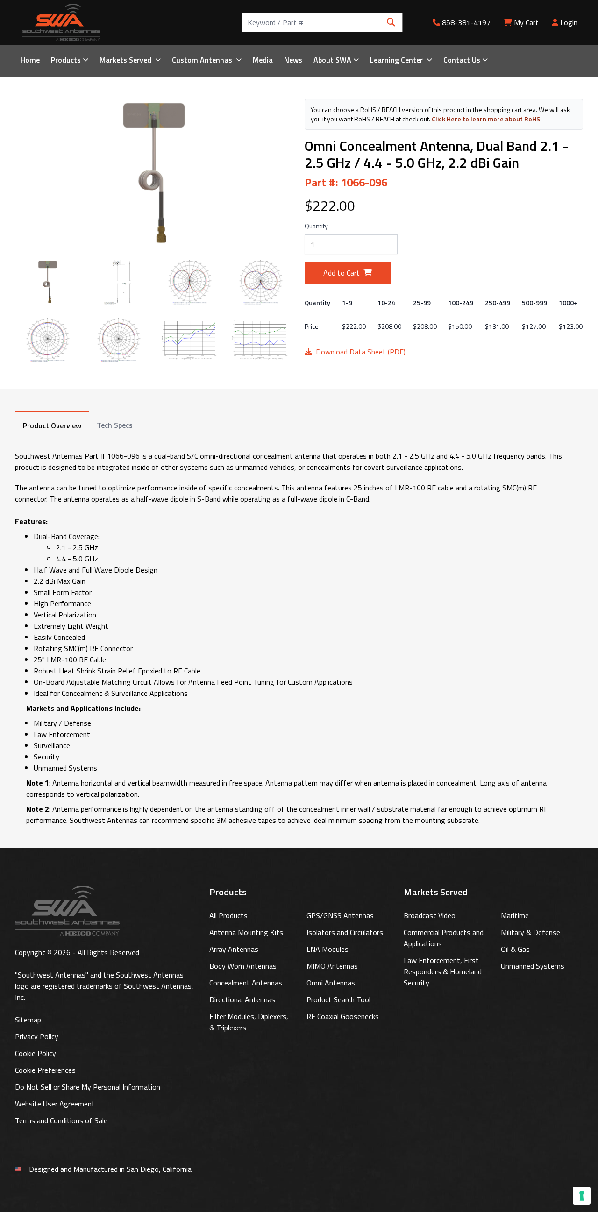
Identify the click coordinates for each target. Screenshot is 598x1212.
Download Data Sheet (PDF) (360, 351)
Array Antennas (233, 949)
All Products (228, 915)
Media (263, 59)
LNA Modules (327, 949)
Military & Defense (530, 932)
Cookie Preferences (45, 1070)
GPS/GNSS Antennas (340, 915)
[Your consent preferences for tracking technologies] (582, 1196)
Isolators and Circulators (344, 932)
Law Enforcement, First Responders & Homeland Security (443, 971)
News (293, 59)
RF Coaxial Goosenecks (342, 1016)
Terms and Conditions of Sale (61, 1120)
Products (66, 59)
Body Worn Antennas (243, 965)
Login (567, 22)
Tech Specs (115, 425)
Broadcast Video (430, 915)
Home (30, 59)
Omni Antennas (330, 982)
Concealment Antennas (245, 982)
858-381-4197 (465, 22)
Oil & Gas (515, 949)
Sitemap (28, 1019)
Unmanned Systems (532, 965)
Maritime (515, 915)
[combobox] (322, 22)
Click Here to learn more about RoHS (486, 119)
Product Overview (52, 425)
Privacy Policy (36, 1036)
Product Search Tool (338, 999)
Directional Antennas (242, 999)
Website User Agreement (55, 1103)
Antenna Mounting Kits (246, 932)
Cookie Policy (35, 1053)
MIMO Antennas (332, 965)
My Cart (526, 22)
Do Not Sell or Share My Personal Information (87, 1086)
